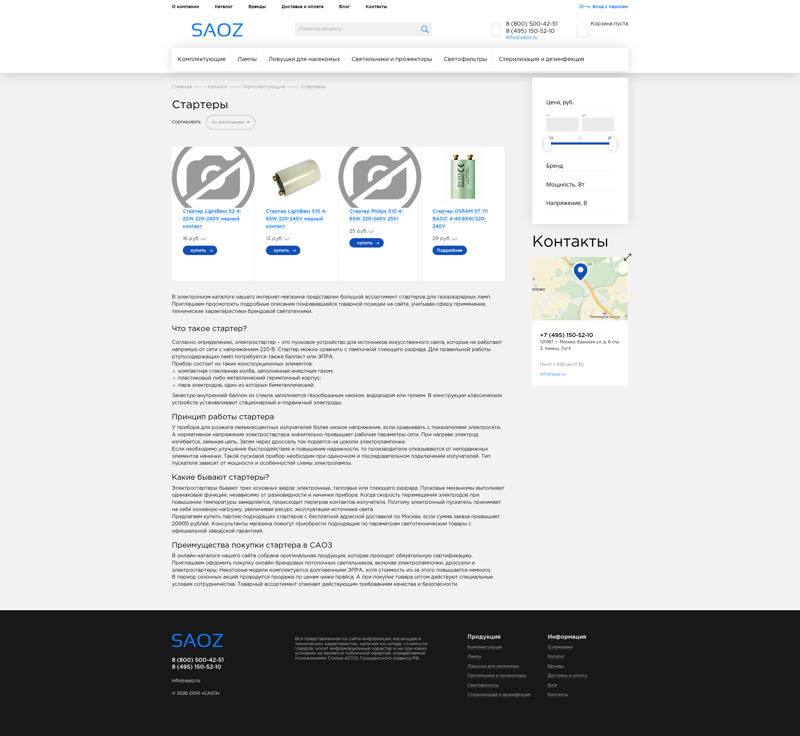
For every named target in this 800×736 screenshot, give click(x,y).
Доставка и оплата (302, 6)
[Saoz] (217, 30)
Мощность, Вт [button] (565, 184)
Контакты (376, 6)
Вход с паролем (610, 6)
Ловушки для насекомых (304, 59)
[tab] (580, 103)
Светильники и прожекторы (392, 59)
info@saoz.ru (522, 37)
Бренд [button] (554, 165)
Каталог (224, 6)
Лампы (247, 59)
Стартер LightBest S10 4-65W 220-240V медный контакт (296, 218)
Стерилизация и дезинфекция (541, 59)
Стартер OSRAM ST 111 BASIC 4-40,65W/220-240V (460, 218)
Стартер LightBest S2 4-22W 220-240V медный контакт (212, 218)
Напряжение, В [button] (566, 203)
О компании (185, 6)
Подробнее (449, 250)
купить (198, 250)
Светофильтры (465, 59)
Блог (344, 6)
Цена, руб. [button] (560, 102)
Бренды (257, 6)
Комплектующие (202, 59)
